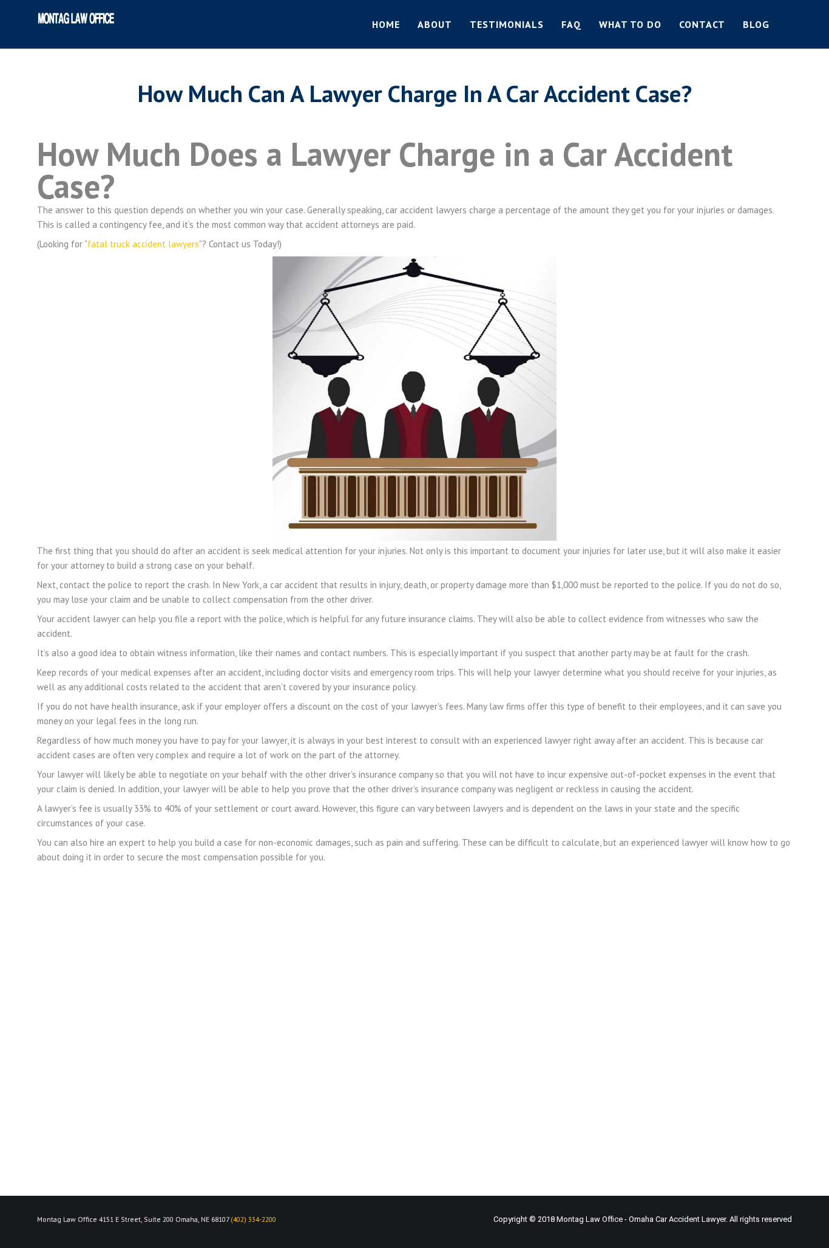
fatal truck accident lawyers (143, 244)
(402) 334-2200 (253, 1219)
